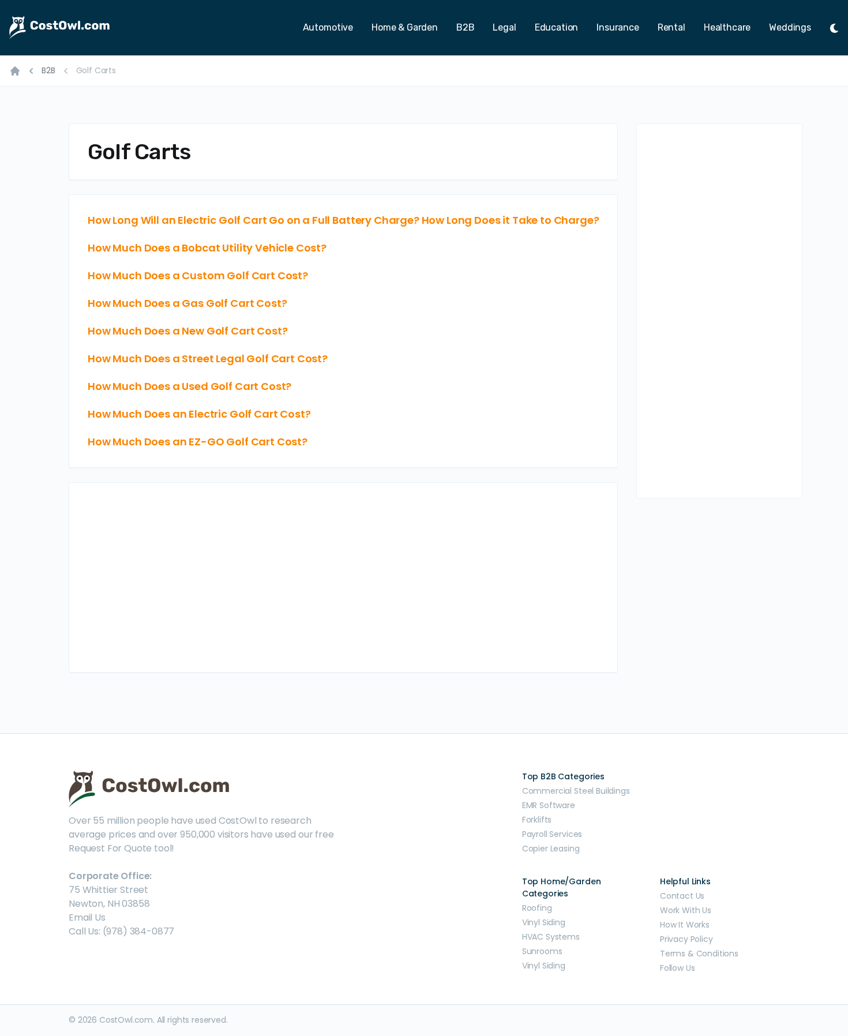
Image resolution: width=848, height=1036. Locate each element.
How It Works (685, 924)
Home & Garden (405, 27)
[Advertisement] (343, 577)
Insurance (617, 27)
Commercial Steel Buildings (576, 791)
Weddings (790, 27)
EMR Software (548, 805)
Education (557, 27)
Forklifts (537, 819)
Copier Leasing (551, 848)
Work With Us (685, 910)
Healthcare (727, 27)
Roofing (537, 908)
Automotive (328, 27)
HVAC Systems (551, 937)
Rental (671, 27)
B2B (465, 27)
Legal (504, 27)
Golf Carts (96, 70)
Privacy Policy (686, 939)
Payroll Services (552, 834)
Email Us (87, 917)
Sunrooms (542, 951)
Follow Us (677, 968)
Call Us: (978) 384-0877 (121, 931)
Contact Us (682, 896)
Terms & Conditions (699, 953)
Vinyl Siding (543, 922)
